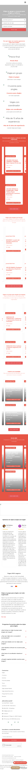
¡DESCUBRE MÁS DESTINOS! (14, 286)
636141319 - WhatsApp (8, 708)
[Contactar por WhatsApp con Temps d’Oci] (24, 767)
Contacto (5, 713)
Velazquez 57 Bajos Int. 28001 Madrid (12, 716)
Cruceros (4, 675)
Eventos (4, 678)
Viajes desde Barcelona (7, 691)
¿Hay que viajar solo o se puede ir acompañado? (11, 637)
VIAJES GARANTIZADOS (21, 762)
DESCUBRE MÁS (14, 209)
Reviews (4, 696)
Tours (3, 683)
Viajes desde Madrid (7, 688)
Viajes (3, 672)
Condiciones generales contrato (8, 755)
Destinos (4, 685)
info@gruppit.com (7, 711)
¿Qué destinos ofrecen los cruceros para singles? (13, 648)
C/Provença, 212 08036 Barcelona (11, 719)
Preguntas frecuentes (7, 693)
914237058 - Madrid (8, 703)
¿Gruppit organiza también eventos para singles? (12, 660)
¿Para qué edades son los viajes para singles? (12, 642)
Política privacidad (17, 756)
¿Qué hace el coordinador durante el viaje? (11, 654)
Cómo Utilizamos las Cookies (7, 756)
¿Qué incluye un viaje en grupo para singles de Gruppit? (11, 631)
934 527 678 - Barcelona (9, 705)
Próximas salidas (6, 680)
